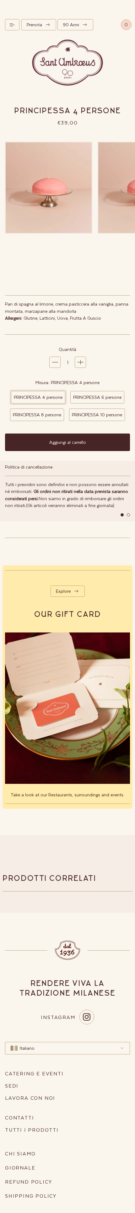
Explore (63, 591)
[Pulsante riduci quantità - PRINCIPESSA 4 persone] (55, 362)
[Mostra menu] (12, 24)
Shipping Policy (31, 1196)
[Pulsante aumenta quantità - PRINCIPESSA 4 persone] (80, 362)
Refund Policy (28, 1181)
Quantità (67, 349)
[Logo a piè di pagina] (67, 950)
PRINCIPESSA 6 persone (97, 397)
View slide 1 (122, 514)
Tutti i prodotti (32, 1130)
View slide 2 (128, 514)
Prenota (34, 24)
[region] (67, 491)
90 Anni (71, 24)
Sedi (12, 1085)
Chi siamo (20, 1153)
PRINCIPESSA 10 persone (97, 414)
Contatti (19, 1117)
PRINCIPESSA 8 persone (37, 414)
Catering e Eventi (34, 1073)
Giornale (20, 1167)
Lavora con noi (30, 1098)
